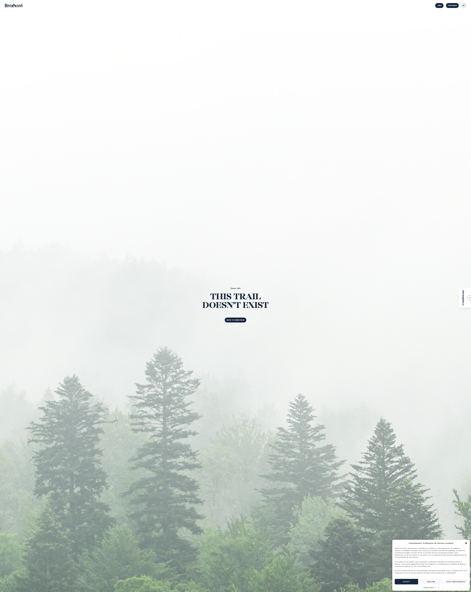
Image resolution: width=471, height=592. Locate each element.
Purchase (452, 5)
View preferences (455, 582)
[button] (466, 543)
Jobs (439, 5)
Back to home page (235, 320)
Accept (406, 582)
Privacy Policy (429, 587)
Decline (431, 582)
